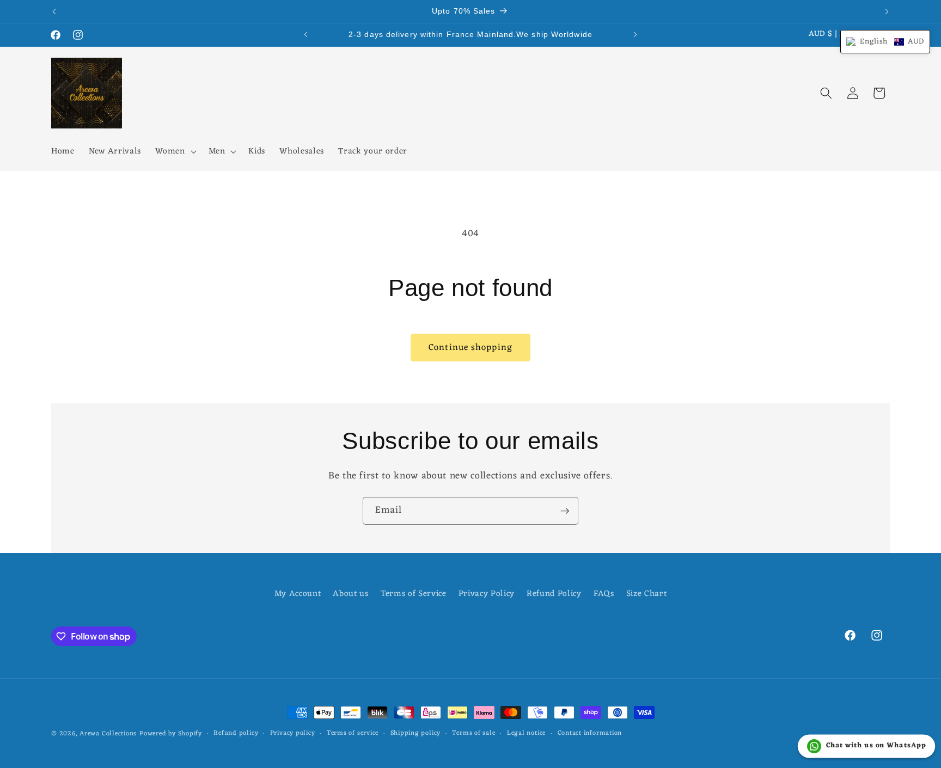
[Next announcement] (887, 11)
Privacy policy (292, 733)
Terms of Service (414, 593)
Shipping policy (415, 733)
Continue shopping (470, 347)
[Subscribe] (565, 511)
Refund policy (235, 733)
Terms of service (352, 733)
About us (350, 593)
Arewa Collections (108, 734)
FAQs (604, 593)
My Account (297, 594)
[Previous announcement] (54, 11)
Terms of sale (473, 733)
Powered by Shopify (170, 734)
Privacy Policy (487, 593)
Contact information (590, 733)
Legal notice (526, 733)
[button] (174, 151)
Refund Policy (554, 593)
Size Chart (646, 593)
